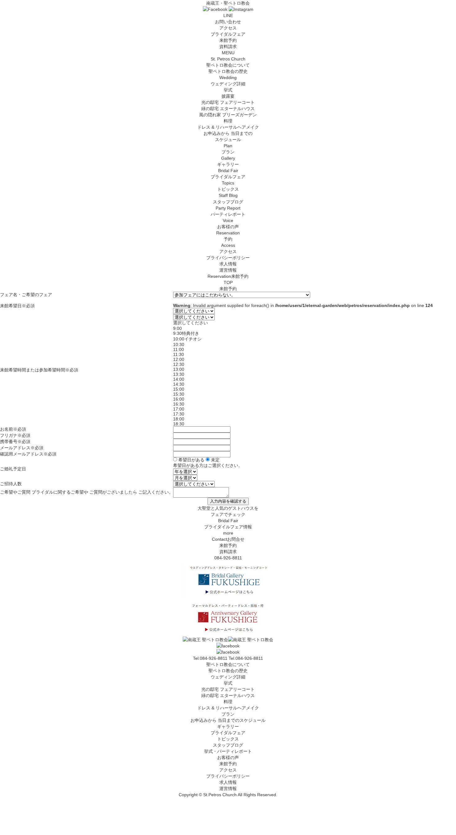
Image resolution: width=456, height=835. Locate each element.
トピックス (228, 738)
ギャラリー (228, 726)
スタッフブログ (228, 745)
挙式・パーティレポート (228, 751)
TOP (228, 282)
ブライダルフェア (228, 34)
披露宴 (228, 96)
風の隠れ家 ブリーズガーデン (228, 114)
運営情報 (228, 270)
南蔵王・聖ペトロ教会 (228, 3)
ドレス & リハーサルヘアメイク (228, 127)
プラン (228, 714)
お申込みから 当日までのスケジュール (228, 720)
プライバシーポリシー (228, 257)
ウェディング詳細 (228, 676)
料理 (228, 120)
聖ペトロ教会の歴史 (228, 71)
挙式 (228, 89)
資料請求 (228, 46)
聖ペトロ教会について (228, 664)
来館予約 (228, 40)
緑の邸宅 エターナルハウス (228, 108)
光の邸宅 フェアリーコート (228, 102)
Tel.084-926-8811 (246, 658)
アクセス (228, 27)
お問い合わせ (228, 21)
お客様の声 (228, 757)
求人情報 (228, 263)
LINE (228, 15)
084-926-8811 (228, 557)
